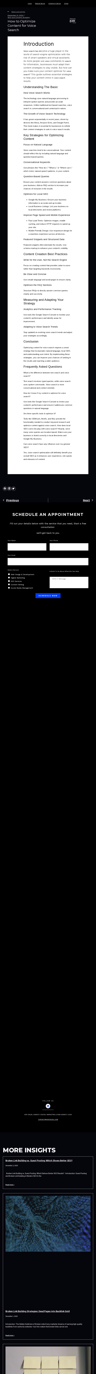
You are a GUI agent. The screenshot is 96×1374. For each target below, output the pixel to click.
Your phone (54, 540)
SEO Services (16, 581)
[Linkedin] (48, 1106)
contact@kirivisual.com (48, 1119)
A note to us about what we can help (64, 571)
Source (27, 464)
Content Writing (17, 585)
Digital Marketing (18, 578)
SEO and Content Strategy (19, 17)
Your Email (12, 555)
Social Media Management (22, 588)
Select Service (13, 570)
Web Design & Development (22, 574)
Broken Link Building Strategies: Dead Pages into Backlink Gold (38, 1311)
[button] (5, 489)
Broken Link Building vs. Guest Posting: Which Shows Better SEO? (39, 1160)
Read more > (10, 1185)
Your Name (12, 540)
